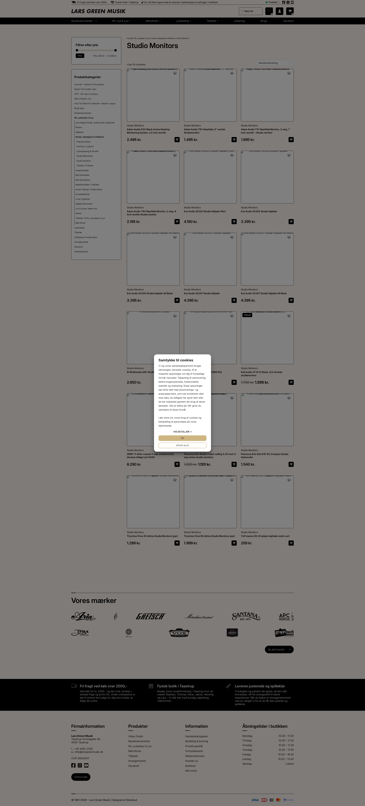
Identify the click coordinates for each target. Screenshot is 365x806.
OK (182, 438)
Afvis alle (182, 445)
